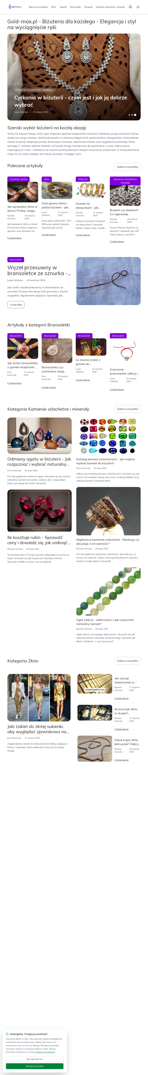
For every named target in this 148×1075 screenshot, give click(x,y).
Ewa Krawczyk (14, 470)
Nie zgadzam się (35, 1059)
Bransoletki (75, 7)
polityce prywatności (45, 1052)
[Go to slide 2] (132, 115)
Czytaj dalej (16, 304)
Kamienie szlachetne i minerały (110, 7)
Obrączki (88, 7)
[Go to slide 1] (129, 115)
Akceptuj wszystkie (35, 1066)
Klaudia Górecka (15, 549)
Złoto (53, 7)
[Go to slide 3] (135, 115)
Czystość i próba (18, 179)
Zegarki (63, 7)
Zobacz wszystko (127, 166)
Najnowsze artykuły (38, 7)
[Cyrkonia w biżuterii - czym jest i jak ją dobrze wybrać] (74, 77)
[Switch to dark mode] (138, 7)
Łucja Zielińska (21, 112)
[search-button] (130, 7)
